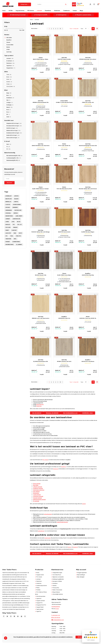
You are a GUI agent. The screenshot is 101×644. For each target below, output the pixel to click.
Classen (8, 42)
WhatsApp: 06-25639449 (52, 413)
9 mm (8, 79)
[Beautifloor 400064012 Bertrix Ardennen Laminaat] (64, 303)
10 (60, 28)
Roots (20, 233)
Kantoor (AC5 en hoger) (12, 137)
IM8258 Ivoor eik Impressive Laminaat (40, 318)
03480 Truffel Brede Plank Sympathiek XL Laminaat (64, 102)
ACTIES (11, 11)
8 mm (9, 77)
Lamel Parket (19, 216)
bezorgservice (40, 404)
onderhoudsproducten (62, 522)
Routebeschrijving (56, 606)
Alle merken (9, 37)
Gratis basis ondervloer (38, 490)
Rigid (15, 233)
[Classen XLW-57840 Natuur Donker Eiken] (40, 174)
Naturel (9, 107)
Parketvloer (48, 11)
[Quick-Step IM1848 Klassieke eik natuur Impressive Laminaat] (87, 44)
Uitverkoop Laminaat (38, 496)
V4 (8, 149)
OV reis (57, 608)
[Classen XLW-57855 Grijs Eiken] (64, 260)
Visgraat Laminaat (37, 498)
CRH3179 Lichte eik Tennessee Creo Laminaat (88, 102)
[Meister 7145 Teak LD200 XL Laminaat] (64, 131)
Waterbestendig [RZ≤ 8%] (13, 160)
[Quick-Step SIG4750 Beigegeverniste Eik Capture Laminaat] (87, 131)
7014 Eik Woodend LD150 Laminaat (64, 189)
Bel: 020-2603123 (36, 413)
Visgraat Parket (39, 607)
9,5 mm (9, 81)
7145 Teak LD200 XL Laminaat (64, 145)
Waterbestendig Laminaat (39, 499)
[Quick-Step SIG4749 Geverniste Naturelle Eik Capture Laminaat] (64, 217)
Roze (8, 112)
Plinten (37, 588)
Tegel (11, 236)
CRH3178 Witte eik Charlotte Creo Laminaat (40, 145)
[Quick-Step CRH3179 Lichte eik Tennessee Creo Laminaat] (87, 87)
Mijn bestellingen (81, 575)
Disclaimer (55, 583)
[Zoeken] (65, 4)
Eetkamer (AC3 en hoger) (13, 130)
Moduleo (8, 224)
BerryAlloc (8, 201)
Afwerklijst (9, 196)
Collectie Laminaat (37, 487)
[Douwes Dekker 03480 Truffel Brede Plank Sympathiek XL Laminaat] (64, 87)
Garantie (54, 585)
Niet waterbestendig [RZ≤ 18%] (14, 155)
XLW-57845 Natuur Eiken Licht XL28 (40, 59)
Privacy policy (56, 588)
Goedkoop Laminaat (38, 488)
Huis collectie (36, 491)
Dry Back (8, 207)
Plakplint (14, 230)
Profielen (38, 590)
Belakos (16, 199)
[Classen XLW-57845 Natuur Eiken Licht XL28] (40, 44)
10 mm (9, 84)
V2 (8, 146)
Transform (8, 239)
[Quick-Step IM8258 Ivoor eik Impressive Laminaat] (40, 303)
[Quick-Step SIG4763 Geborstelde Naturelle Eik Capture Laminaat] (64, 44)
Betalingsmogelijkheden (58, 579)
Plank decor (10, 63)
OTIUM (7, 49)
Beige (8, 93)
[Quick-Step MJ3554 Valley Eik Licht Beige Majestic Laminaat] (40, 217)
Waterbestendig (9, 244)
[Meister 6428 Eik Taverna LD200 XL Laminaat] (87, 303)
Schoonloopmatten (40, 596)
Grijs (8, 100)
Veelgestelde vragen (57, 572)
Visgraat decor (10, 68)
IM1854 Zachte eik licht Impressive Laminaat (64, 361)
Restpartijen (36, 493)
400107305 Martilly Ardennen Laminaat (88, 275)
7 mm (8, 74)
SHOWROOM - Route (87, 413)
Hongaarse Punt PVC (41, 605)
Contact (75, 11)
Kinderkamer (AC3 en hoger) (14, 133)
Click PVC (8, 204)
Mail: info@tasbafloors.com (70, 413)
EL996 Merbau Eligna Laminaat (88, 232)
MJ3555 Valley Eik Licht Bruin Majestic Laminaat (88, 189)
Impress (16, 213)
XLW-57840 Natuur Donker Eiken (40, 189)
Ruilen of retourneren (57, 590)
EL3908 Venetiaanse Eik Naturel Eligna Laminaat (40, 361)
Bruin (8, 95)
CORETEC (16, 201)
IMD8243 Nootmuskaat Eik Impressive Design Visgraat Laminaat (40, 102)
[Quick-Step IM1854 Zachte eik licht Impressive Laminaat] (64, 347)
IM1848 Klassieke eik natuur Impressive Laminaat (87, 59)
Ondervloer (57, 11)
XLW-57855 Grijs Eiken (64, 275)
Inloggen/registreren (82, 572)
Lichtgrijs (9, 102)
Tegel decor (10, 65)
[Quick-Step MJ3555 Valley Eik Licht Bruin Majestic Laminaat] (87, 174)
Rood (8, 109)
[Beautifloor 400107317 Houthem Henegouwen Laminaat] (87, 347)
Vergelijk (42, 72)
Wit (8, 114)
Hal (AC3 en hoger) (12, 128)
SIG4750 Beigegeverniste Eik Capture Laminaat (88, 145)
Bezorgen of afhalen (57, 581)
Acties (37, 572)
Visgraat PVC (39, 603)
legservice (39, 406)
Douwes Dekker (9, 44)
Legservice (38, 598)
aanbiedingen (41, 531)
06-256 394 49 (56, 617)
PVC (14, 224)
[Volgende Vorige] (62, 28)
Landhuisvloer (16, 219)
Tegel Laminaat (37, 495)
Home (4, 11)
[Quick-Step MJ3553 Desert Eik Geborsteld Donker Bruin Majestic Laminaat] (40, 260)
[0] (98, 4)
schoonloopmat (48, 514)
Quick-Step (8, 52)
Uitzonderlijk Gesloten (58, 594)
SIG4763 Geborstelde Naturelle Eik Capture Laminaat (64, 59)
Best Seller (35, 485)
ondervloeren (48, 538)
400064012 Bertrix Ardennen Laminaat (64, 318)
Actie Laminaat (36, 483)
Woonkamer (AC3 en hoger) (14, 125)
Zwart (8, 117)
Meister (8, 47)
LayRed (7, 221)
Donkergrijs (9, 105)
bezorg (69, 547)
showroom (55, 469)
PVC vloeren (30, 11)
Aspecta (16, 196)
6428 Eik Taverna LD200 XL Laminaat (88, 318)
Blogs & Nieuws (56, 592)
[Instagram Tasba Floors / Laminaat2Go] (10, 616)
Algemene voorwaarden (58, 577)
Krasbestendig (9, 216)
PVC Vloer (8, 227)
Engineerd (15, 207)
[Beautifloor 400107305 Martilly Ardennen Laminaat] (87, 260)
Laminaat (39, 11)
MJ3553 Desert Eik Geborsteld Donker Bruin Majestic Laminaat (40, 275)
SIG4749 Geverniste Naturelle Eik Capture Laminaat (64, 232)
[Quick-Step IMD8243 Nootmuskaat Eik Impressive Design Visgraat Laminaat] (40, 87)
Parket (7, 230)
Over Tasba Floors (57, 575)
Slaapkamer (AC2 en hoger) (13, 123)
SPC (6, 236)
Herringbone (9, 210)
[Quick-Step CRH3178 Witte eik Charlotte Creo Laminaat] (40, 131)
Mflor (18, 221)
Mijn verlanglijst (80, 577)
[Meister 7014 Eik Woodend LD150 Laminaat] (64, 174)
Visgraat (8, 241)
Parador (15, 227)
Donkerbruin (10, 97)
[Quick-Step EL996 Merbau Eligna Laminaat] (87, 217)
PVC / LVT (19, 224)
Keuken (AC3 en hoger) (12, 135)
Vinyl (15, 239)
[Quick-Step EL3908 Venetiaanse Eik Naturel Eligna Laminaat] (40, 347)
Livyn (13, 221)
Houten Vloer (18, 210)
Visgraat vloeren (20, 11)
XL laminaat (10, 61)
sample (84, 504)
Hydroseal (8, 213)
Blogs (81, 11)
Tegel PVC (18, 236)
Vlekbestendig (16, 241)
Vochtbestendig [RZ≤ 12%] (13, 158)
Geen (8, 144)
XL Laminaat (19, 244)
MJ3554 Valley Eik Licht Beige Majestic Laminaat (41, 232)
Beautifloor (8, 40)
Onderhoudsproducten (41, 585)
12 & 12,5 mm (10, 86)
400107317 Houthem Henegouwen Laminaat (88, 361)
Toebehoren (66, 11)
